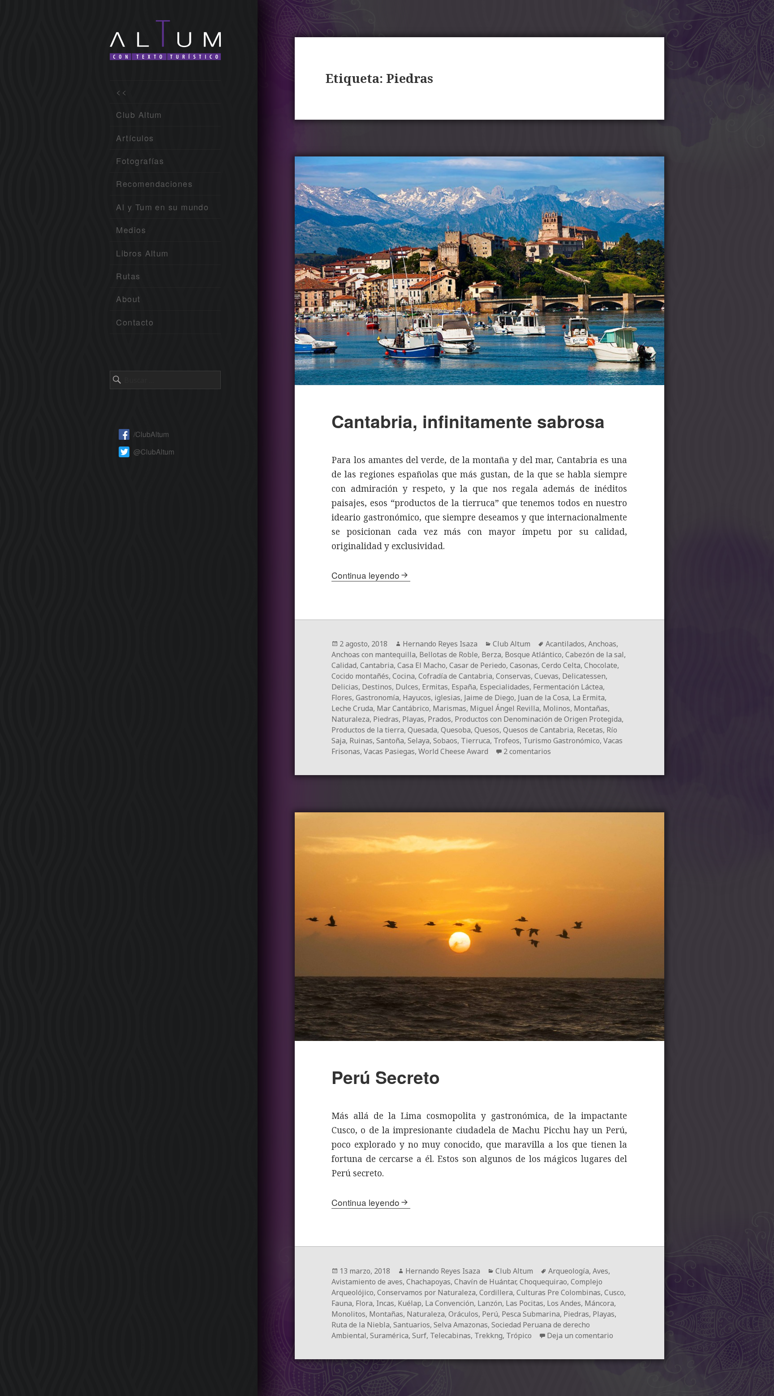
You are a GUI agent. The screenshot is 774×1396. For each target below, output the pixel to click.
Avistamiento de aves (367, 1282)
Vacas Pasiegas (389, 751)
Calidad (344, 665)
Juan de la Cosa (543, 697)
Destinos (377, 687)
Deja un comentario (580, 1335)
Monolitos (348, 1314)
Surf (419, 1335)
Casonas (524, 665)
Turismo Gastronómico (561, 741)
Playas (413, 719)
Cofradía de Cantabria (455, 676)
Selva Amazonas (461, 1325)
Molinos (556, 708)
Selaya (419, 741)
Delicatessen (584, 676)
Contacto (135, 322)
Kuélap (409, 1303)
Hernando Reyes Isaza (440, 644)
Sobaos (445, 741)
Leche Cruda (352, 708)
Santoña (390, 741)
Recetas (590, 730)
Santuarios (411, 1325)
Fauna (341, 1303)
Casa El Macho (421, 665)
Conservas (513, 676)
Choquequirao (543, 1282)
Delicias (344, 687)
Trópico (519, 1335)
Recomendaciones (154, 183)
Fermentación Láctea (568, 687)
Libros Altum (142, 253)
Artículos (135, 137)
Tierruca (475, 741)
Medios (131, 229)
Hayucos (417, 697)
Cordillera (496, 1292)
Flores (341, 697)
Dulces (407, 687)
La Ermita (588, 697)
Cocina (403, 676)
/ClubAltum (151, 434)
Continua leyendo (365, 575)
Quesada (422, 730)
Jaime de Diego (489, 697)
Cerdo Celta (561, 665)
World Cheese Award (453, 751)
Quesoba (456, 730)
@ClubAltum (153, 452)
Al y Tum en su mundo (162, 206)
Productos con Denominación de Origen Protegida (538, 719)
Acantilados (565, 644)
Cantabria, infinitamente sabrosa (468, 421)
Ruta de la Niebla (360, 1325)
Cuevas (546, 676)
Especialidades (504, 687)
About (128, 298)
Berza (491, 654)
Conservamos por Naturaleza (426, 1292)
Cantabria (377, 665)
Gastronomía (377, 697)
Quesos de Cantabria (538, 730)
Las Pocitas (524, 1303)
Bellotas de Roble (448, 654)
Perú (490, 1314)
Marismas (449, 708)
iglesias (447, 697)
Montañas (591, 708)
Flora (364, 1303)
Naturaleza (350, 719)
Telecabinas (450, 1335)
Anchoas (602, 644)
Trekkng (488, 1335)
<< (121, 91)
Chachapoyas (428, 1282)
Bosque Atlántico (533, 654)
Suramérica (389, 1335)
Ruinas (361, 741)
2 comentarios (527, 751)
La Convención (449, 1303)
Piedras (386, 719)
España (464, 687)
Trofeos (507, 741)
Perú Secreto (385, 1076)
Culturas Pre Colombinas (558, 1292)
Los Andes (564, 1303)
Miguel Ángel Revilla (504, 708)
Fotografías (140, 160)
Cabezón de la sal (594, 654)
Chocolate (600, 665)
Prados (439, 719)
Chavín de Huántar (485, 1282)
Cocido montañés (360, 676)
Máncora (599, 1303)
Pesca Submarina (531, 1314)
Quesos (486, 730)
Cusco (614, 1292)
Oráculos (463, 1314)
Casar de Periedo (477, 665)
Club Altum (139, 114)
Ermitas (435, 687)
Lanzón (489, 1303)
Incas (385, 1303)
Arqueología (568, 1271)
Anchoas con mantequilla (373, 654)
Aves (600, 1271)
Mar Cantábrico (403, 708)
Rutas (128, 276)
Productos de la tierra (367, 730)
